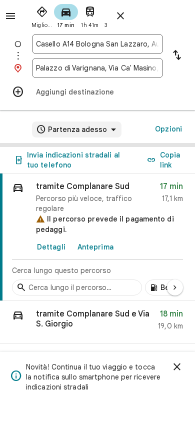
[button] (97, 322)
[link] (97, 237)
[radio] (42, 15)
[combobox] (97, 44)
